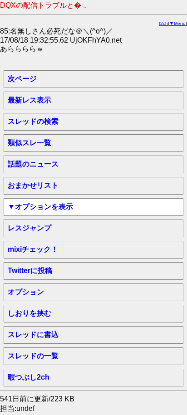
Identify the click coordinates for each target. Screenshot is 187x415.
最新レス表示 (29, 100)
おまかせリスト (33, 185)
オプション (26, 292)
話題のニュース (33, 164)
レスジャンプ (29, 228)
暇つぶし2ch (28, 377)
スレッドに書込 (33, 334)
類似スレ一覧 (29, 142)
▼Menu (177, 23)
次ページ (22, 79)
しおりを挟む (29, 313)
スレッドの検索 (33, 121)
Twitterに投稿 (30, 270)
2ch (164, 23)
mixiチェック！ (33, 249)
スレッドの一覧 (33, 356)
